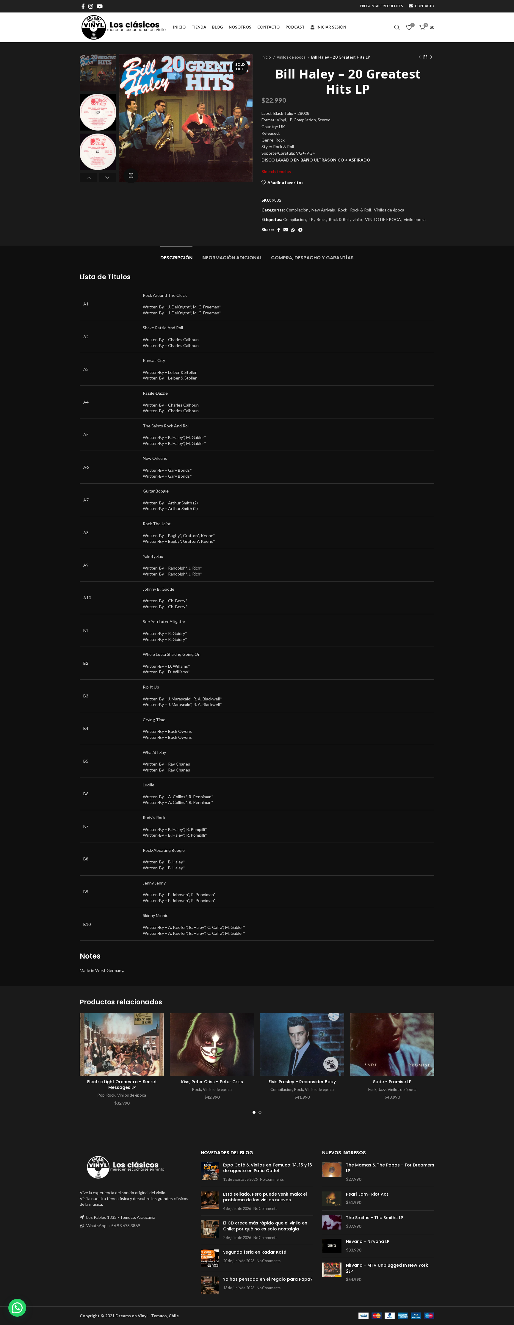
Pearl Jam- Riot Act (367, 1194)
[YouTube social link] (99, 6)
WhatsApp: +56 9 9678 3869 (113, 1225)
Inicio (266, 57)
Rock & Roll (360, 209)
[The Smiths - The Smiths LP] (331, 1222)
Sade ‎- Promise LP (392, 1082)
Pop (101, 1095)
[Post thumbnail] (210, 1172)
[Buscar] (397, 27)
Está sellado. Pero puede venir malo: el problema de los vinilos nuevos (265, 1197)
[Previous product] (419, 57)
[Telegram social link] (300, 230)
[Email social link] (285, 230)
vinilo (357, 219)
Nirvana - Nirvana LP (367, 1241)
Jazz (382, 1089)
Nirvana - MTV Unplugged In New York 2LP (387, 1268)
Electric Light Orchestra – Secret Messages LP (122, 1085)
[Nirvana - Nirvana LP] (331, 1246)
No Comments (272, 1179)
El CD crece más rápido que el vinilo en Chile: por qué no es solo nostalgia (265, 1226)
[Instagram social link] (91, 6)
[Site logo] (123, 26)
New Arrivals (323, 209)
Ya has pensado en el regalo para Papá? (268, 1279)
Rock (342, 209)
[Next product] (431, 57)
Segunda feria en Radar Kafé (254, 1252)
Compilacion (294, 219)
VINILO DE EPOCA (383, 219)
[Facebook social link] (83, 6)
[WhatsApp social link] (293, 230)
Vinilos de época (291, 57)
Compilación (297, 209)
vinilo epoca (415, 219)
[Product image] (122, 1044)
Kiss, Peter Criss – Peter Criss (212, 1082)
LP (311, 219)
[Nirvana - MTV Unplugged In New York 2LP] (331, 1272)
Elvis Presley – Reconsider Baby (302, 1082)
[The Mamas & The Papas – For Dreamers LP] (331, 1172)
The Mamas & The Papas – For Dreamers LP (390, 1168)
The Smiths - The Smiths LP (374, 1218)
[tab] (176, 255)
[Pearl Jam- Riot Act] (331, 1198)
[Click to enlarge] (130, 175)
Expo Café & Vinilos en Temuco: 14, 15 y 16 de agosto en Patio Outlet (267, 1168)
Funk (372, 1089)
